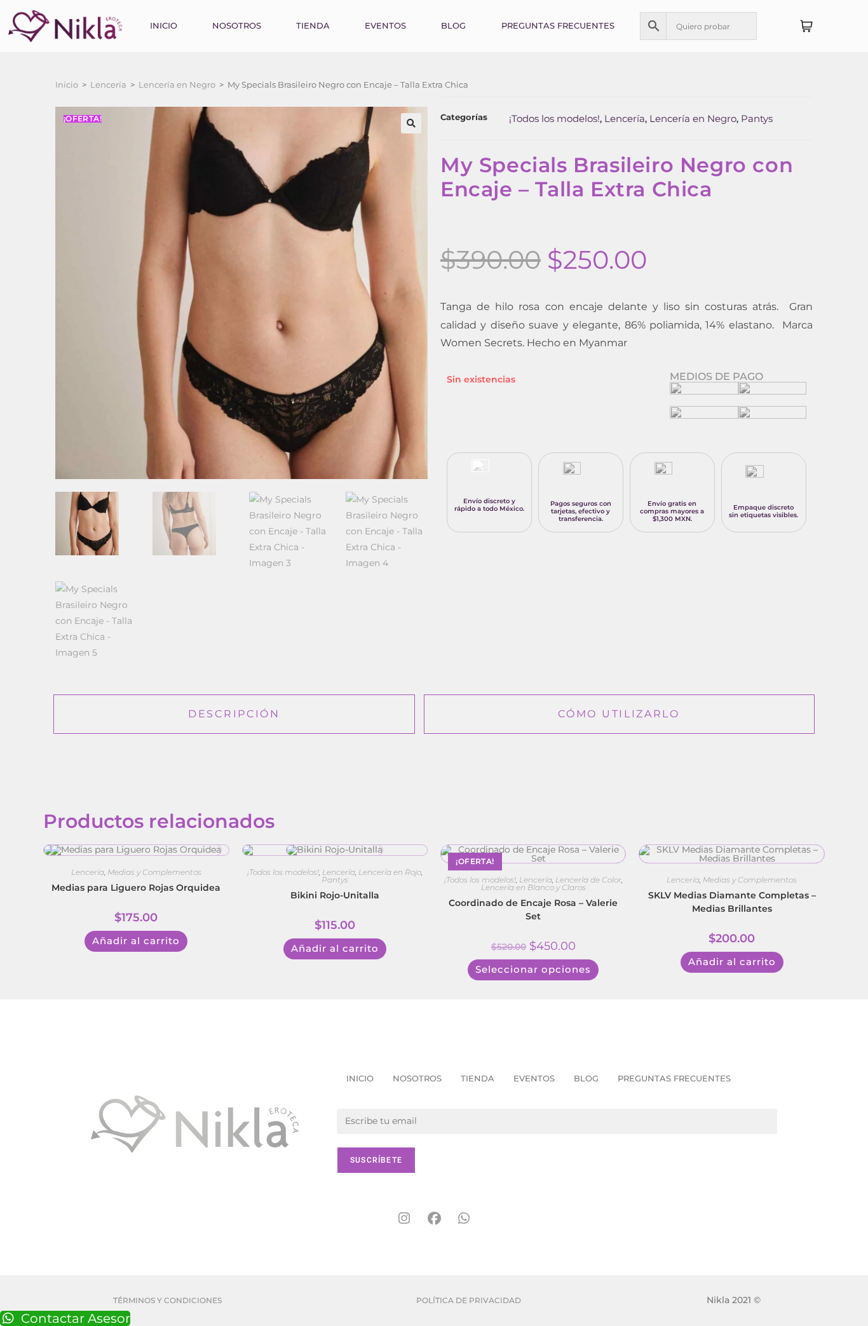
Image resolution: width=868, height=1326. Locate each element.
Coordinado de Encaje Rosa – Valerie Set (533, 909)
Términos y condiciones (167, 1300)
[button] (411, 123)
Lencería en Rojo (389, 872)
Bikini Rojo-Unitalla (334, 895)
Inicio (163, 25)
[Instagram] (404, 1218)
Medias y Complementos (154, 872)
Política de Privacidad (468, 1300)
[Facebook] (434, 1218)
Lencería (108, 84)
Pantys (757, 118)
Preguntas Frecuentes (557, 25)
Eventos (385, 25)
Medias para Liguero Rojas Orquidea (135, 887)
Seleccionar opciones (533, 969)
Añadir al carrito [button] (136, 941)
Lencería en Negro (177, 84)
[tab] (233, 714)
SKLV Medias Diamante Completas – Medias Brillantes (732, 902)
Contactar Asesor (75, 1318)
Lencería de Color (588, 879)
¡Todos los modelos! (554, 118)
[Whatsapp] (464, 1218)
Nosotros (236, 25)
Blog (453, 25)
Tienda (313, 25)
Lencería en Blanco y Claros (533, 887)
